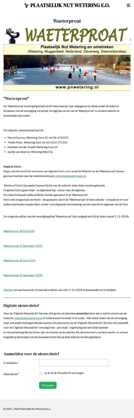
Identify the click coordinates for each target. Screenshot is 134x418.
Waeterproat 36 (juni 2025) (19, 260)
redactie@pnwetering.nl (28, 318)
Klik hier (8, 289)
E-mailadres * (11, 362)
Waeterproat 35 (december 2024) (22, 275)
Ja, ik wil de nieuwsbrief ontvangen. (64, 372)
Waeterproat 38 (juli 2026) (19, 231)
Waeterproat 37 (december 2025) (22, 245)
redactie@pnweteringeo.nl (70, 175)
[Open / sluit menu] (128, 5)
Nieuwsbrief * (11, 374)
